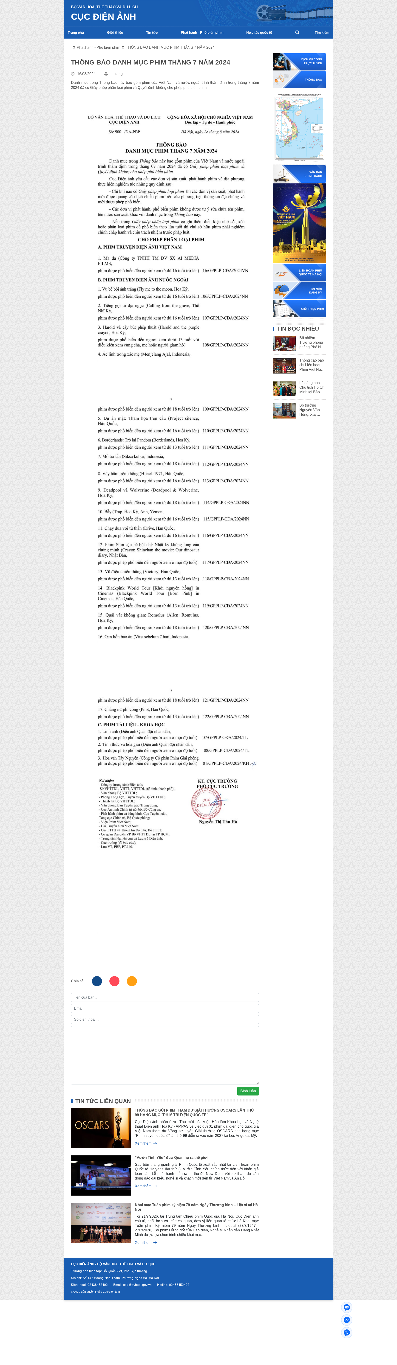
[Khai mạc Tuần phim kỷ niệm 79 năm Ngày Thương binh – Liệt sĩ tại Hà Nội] (97, 1223)
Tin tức (152, 32)
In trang (117, 74)
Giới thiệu (115, 32)
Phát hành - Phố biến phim (98, 47)
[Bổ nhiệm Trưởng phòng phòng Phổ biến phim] (282, 343)
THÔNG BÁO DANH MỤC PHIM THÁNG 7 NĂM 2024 (170, 47)
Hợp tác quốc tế (259, 32)
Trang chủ (76, 32)
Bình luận (248, 1091)
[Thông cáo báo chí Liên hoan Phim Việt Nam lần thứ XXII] (282, 366)
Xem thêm (143, 1143)
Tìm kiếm (322, 32)
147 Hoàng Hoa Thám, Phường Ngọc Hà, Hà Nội (123, 1278)
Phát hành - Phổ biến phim (202, 32)
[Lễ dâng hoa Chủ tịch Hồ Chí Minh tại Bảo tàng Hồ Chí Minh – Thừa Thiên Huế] (282, 388)
